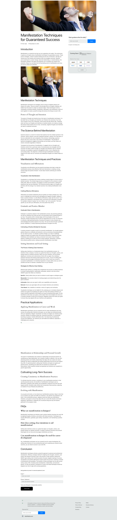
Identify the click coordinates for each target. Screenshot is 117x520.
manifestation (49, 380)
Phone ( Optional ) (25, 479)
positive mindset (26, 230)
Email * (22, 473)
